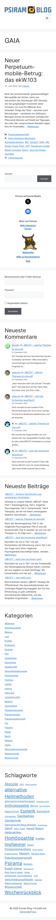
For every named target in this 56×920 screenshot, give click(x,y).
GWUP (8, 828)
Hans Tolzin (19, 828)
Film (7, 653)
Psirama (9, 727)
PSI (6, 723)
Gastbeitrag (11, 658)
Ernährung (10, 645)
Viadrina (38, 880)
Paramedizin (11, 706)
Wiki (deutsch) (28, 225)
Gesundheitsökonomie (16, 671)
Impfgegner (15, 844)
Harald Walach (35, 828)
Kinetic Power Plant (14, 146)
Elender (15, 345)
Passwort (9, 290)
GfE (47, 142)
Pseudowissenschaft (18, 134)
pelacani (16, 372)
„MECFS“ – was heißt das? (18, 577)
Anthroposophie (13, 627)
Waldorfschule (12, 753)
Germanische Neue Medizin (20, 824)
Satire (8, 745)
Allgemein (9, 623)
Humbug (9, 679)
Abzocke (11, 784)
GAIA (41, 142)
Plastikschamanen (14, 710)
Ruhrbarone (28, 869)
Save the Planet (37, 150)
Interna (8, 688)
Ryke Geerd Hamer (14, 872)
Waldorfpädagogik (13, 883)
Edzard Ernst (12, 811)
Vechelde (9, 154)
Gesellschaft (11, 666)
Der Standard (44, 806)
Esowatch (43, 811)
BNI (27, 142)
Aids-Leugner (31, 784)
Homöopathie (11, 675)
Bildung (8, 632)
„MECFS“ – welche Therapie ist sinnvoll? (25, 519)
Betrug (34, 805)
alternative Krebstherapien (20, 801)
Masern (24, 853)
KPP (28, 146)
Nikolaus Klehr (38, 853)
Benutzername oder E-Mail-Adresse (23, 276)
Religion (9, 740)
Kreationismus (11, 854)
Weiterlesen (33, 126)
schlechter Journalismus (18, 875)
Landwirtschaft (12, 697)
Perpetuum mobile (40, 146)
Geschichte (10, 662)
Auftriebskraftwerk (14, 142)
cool (7, 636)
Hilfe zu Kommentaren (28, 256)
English (8, 640)
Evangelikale (10, 816)
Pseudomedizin (12, 714)
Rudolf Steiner (13, 868)
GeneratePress (28, 911)
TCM (35, 876)
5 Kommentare (15, 157)
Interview (9, 693)
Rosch (25, 150)
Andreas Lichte (42, 801)
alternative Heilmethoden (19, 793)
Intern (30, 844)
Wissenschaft (11, 758)
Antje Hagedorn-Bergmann (21, 138)
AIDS (21, 784)
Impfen (8, 684)
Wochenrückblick (23, 892)
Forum (28, 228)
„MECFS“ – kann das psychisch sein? (23, 559)
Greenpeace (42, 825)
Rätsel (8, 732)
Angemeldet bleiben (17, 303)
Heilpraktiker (13, 832)
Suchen (8, 173)
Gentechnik (13, 820)
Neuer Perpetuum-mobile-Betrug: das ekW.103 (24, 70)
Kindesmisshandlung (18, 849)
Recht (8, 736)
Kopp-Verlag (37, 849)
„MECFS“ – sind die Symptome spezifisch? (26, 537)
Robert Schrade (13, 150)
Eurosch (34, 142)
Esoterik (9, 649)
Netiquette (28, 252)
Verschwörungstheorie (16, 749)
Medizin (9, 701)
